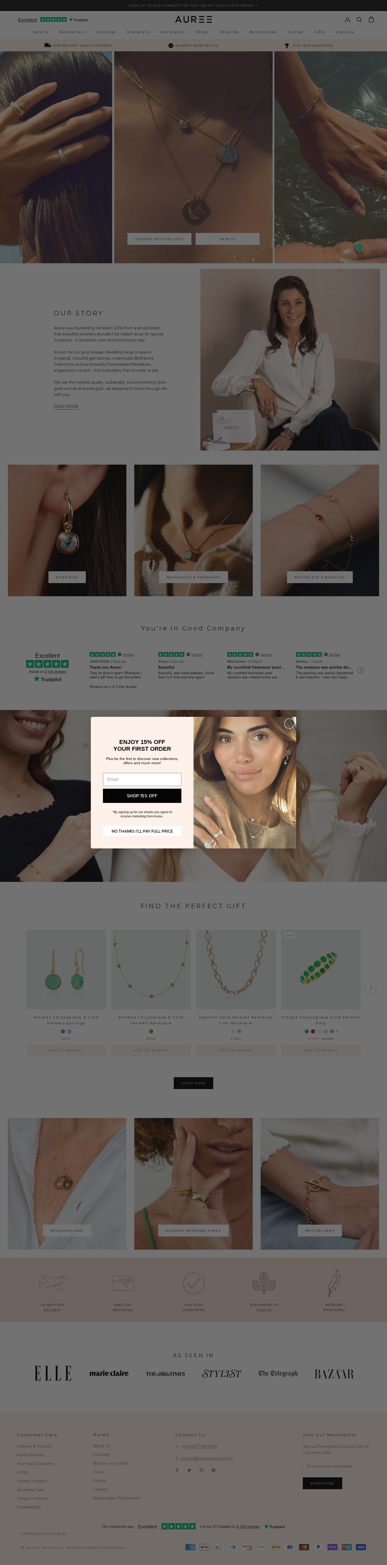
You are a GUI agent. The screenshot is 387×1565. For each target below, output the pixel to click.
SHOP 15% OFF (142, 795)
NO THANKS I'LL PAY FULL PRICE (142, 831)
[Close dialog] (289, 723)
